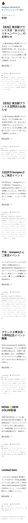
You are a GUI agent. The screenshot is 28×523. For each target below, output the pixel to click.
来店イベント (7, 238)
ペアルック (16, 314)
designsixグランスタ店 (16, 150)
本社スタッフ (6, 214)
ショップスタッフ (7, 506)
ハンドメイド (9, 85)
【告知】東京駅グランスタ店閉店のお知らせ (13, 106)
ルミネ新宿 (20, 452)
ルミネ (15, 452)
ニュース (5, 75)
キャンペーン (9, 79)
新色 (15, 454)
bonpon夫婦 (12, 218)
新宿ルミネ (10, 454)
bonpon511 (11, 216)
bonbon (5, 296)
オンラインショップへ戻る (12, 10)
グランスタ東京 (15, 81)
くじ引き (22, 381)
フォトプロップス (13, 234)
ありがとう (20, 77)
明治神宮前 (20, 454)
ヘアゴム (17, 508)
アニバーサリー (9, 381)
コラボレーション (14, 226)
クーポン (16, 79)
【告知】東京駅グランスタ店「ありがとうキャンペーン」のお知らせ (13, 31)
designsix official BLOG (11, 7)
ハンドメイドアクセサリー (12, 156)
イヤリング (19, 220)
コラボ (21, 224)
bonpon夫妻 (5, 218)
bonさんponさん (21, 218)
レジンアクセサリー (9, 316)
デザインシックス (10, 83)
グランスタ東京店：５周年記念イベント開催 (13, 335)
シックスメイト (15, 228)
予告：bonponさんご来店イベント (13, 253)
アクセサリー (13, 77)
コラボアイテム (19, 304)
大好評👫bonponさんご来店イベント (13, 174)
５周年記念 (11, 379)
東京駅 (18, 87)
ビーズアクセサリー (10, 87)
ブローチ (21, 234)
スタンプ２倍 (21, 383)
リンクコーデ (10, 236)
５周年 (5, 379)
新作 (5, 454)
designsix (5, 73)
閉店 (8, 89)
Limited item (9, 470)
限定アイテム (8, 510)
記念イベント (7, 393)
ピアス (8, 232)
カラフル (15, 152)
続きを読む (6, 65)
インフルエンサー (13, 222)
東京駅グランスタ (16, 158)
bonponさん (18, 216)
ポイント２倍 (16, 389)
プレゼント (9, 389)
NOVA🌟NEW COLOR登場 (10, 408)
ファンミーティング (16, 232)
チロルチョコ (5, 385)
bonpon (5, 216)
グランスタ (7, 81)
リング (10, 452)
